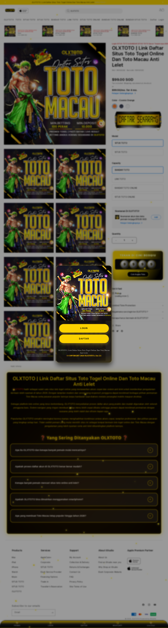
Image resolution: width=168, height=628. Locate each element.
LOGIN (84, 328)
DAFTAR (84, 338)
